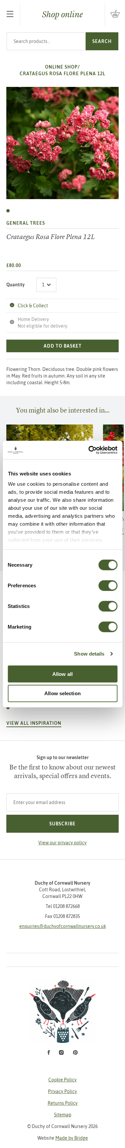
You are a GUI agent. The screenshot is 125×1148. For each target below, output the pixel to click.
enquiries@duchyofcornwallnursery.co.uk (62, 926)
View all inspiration (33, 723)
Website (62, 1138)
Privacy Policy (62, 1091)
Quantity (15, 284)
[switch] (107, 585)
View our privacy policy (62, 842)
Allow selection (62, 693)
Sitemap (62, 1114)
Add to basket (63, 346)
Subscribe (62, 823)
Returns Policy (63, 1103)
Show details (89, 654)
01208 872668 (66, 906)
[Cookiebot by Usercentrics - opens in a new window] (89, 450)
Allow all (62, 674)
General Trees (25, 223)
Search (102, 41)
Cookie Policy (62, 1079)
